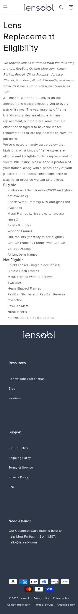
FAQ (12, 487)
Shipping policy (66, 604)
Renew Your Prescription (27, 378)
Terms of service (43, 604)
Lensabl (24, 598)
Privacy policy (41, 598)
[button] (5, 7)
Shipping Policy (20, 457)
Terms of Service (21, 467)
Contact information (18, 604)
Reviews (15, 398)
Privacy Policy (19, 477)
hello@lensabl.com (41, 174)
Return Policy (18, 448)
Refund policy (61, 598)
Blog (12, 388)
